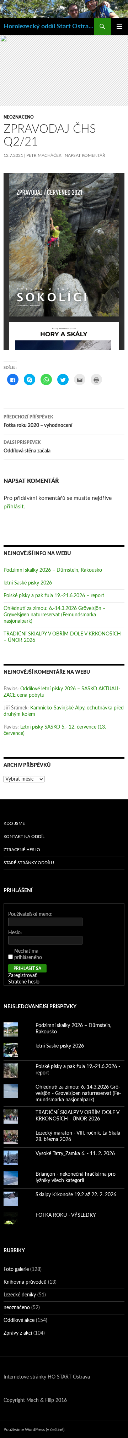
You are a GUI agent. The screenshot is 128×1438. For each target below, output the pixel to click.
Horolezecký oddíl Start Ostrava (49, 26)
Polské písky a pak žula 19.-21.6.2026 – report (54, 595)
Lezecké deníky (20, 1295)
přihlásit (14, 506)
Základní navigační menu (119, 26)
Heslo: (15, 932)
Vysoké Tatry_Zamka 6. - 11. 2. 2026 (75, 1153)
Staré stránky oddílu (29, 863)
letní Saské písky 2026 (28, 583)
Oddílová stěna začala (27, 446)
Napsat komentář (85, 155)
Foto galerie (16, 1269)
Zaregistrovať (22, 975)
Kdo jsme (14, 823)
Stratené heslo (23, 982)
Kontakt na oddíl (24, 836)
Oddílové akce (19, 1320)
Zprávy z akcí (18, 1333)
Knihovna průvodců (25, 1282)
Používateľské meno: (30, 914)
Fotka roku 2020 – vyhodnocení (38, 421)
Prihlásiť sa (27, 968)
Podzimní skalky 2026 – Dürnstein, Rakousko (53, 570)
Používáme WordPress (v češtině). (34, 1429)
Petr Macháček (44, 155)
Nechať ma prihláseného (28, 954)
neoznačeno (19, 117)
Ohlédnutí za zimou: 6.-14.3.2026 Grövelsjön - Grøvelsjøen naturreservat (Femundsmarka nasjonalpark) (78, 1093)
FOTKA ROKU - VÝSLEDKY (66, 1215)
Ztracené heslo (22, 850)
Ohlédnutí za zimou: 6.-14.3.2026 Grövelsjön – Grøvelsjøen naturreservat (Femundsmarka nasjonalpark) (55, 615)
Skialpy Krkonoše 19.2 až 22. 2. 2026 (76, 1194)
